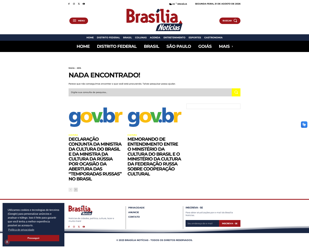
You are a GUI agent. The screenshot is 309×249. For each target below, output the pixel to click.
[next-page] (76, 190)
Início (72, 68)
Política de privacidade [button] (21, 229)
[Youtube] (83, 3)
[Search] (236, 92)
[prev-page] (71, 190)
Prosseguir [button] (33, 238)
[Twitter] (79, 3)
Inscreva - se (230, 223)
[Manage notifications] (7, 241)
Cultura (73, 135)
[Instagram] (74, 3)
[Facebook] (69, 3)
